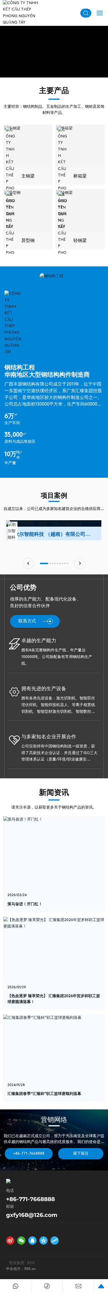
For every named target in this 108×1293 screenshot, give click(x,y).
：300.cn (28, 1269)
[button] (28, 563)
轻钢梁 (80, 241)
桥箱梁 (80, 176)
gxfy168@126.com (31, 1215)
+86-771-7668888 (30, 1199)
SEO (31, 1263)
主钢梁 (28, 176)
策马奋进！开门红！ (24, 904)
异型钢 (28, 241)
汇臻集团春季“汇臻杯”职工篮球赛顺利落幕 (44, 1094)
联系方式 (27, 621)
